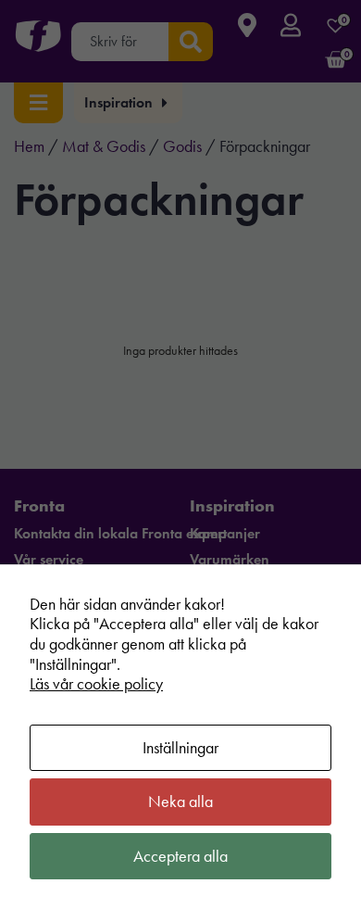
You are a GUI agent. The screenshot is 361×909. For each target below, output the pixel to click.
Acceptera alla (180, 856)
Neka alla (180, 801)
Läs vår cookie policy (96, 684)
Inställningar (180, 748)
